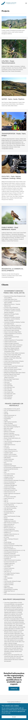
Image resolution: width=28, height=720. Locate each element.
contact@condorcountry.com (14, 703)
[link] (8, 3)
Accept (14, 716)
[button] (26, 3)
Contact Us (14, 688)
